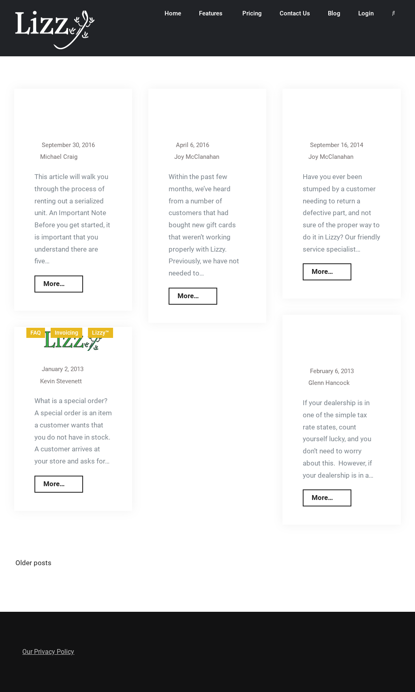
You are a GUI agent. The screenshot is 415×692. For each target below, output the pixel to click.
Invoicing (66, 332)
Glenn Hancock (329, 383)
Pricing (252, 13)
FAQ (35, 332)
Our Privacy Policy (48, 652)
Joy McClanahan (196, 156)
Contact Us (295, 13)
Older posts (33, 563)
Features (210, 13)
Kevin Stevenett (61, 381)
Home (173, 13)
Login (366, 13)
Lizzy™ (100, 332)
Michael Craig (58, 156)
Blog (334, 13)
